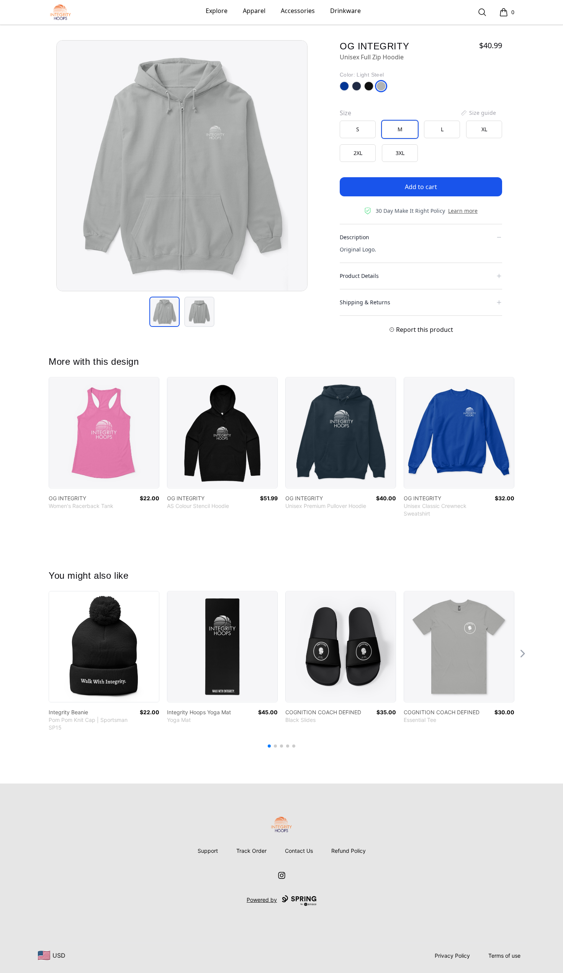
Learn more (463, 210)
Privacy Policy (452, 955)
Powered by (262, 899)
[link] (104, 432)
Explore (216, 11)
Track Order (251, 850)
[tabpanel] (182, 165)
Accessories (298, 11)
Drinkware (345, 11)
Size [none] (345, 113)
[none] (478, 113)
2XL (358, 153)
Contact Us (299, 850)
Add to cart (421, 187)
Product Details (359, 275)
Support (208, 850)
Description (354, 237)
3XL (400, 153)
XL (484, 129)
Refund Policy (348, 850)
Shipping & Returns (365, 302)
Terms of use (504, 955)
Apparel (254, 11)
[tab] (164, 311)
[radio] (358, 129)
